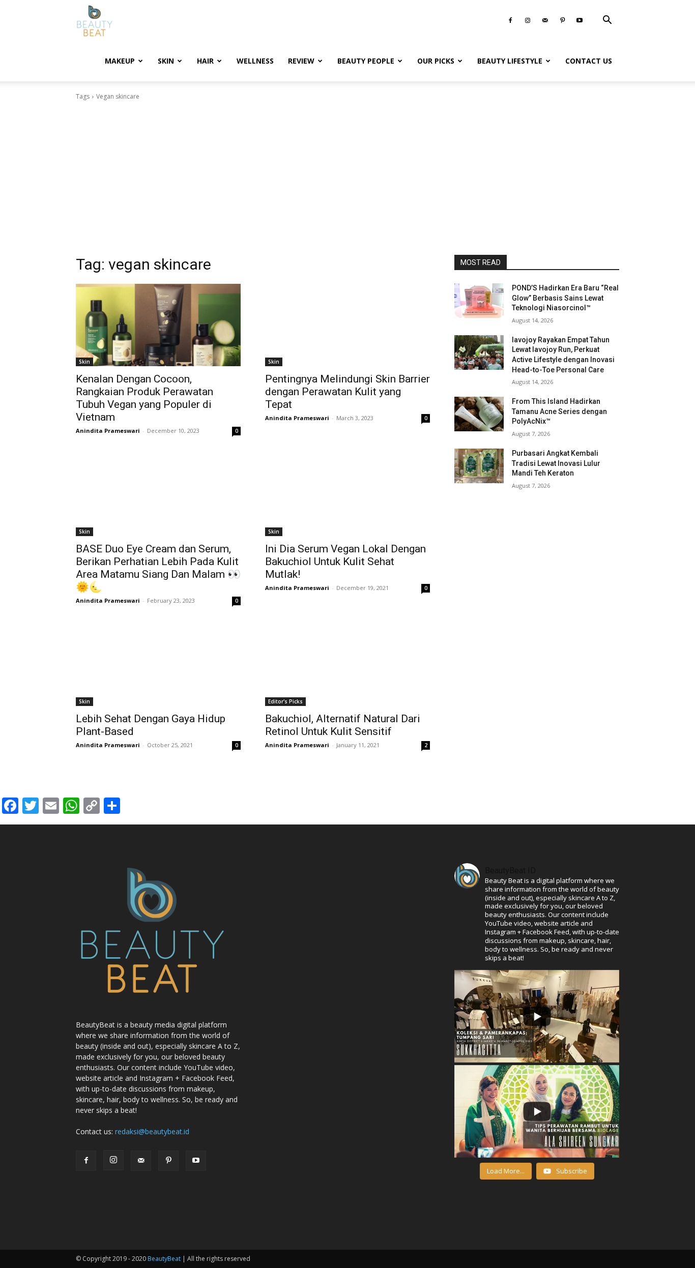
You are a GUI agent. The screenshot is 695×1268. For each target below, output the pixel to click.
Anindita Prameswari (108, 430)
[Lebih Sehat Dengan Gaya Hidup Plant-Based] (158, 665)
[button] (607, 21)
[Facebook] (510, 20)
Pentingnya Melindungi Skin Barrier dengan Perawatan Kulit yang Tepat (347, 391)
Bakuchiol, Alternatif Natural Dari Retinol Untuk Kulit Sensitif (342, 725)
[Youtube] (579, 20)
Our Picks (435, 61)
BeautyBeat (164, 1258)
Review (301, 61)
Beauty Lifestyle (509, 61)
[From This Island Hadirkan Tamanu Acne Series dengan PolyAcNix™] (479, 414)
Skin (166, 61)
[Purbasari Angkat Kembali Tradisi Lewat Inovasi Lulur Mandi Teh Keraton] (479, 466)
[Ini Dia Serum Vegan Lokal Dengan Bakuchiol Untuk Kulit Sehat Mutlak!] (347, 495)
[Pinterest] (562, 20)
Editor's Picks (285, 701)
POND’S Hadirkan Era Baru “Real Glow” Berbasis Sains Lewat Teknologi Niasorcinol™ (565, 298)
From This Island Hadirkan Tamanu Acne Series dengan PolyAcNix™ (559, 411)
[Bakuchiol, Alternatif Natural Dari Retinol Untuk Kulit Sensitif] (347, 665)
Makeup (120, 61)
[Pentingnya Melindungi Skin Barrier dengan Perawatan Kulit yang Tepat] (347, 325)
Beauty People (365, 61)
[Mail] (545, 20)
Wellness (255, 61)
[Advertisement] (347, 178)
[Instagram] (527, 20)
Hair (205, 61)
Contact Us (588, 61)
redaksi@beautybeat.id (152, 1131)
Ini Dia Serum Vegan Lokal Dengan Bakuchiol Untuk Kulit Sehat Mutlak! (345, 561)
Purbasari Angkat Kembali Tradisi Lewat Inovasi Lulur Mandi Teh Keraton (556, 463)
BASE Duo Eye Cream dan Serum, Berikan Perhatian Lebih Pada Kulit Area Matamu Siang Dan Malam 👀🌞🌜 (158, 568)
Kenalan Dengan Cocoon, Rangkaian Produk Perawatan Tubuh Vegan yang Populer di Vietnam (144, 398)
